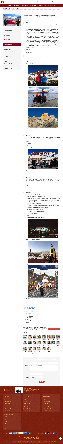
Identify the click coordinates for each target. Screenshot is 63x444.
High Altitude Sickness (48, 408)
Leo (25, 345)
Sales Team (7, 39)
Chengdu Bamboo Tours (8, 30)
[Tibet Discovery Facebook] (46, 433)
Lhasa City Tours (7, 403)
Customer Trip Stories (8, 46)
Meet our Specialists (29, 316)
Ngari (5, 425)
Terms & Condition (46, 441)
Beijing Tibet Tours (27, 399)
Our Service (13, 441)
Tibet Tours (15, 5)
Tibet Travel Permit (47, 403)
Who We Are (6, 28)
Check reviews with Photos (29, 307)
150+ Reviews (26, 391)
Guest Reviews (7, 42)
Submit (41, 381)
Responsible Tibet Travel (9, 63)
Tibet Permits (41, 5)
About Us (18, 1)
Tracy (30, 345)
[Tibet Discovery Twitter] (48, 433)
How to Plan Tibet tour (47, 398)
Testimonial (33, 441)
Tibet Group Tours (7, 399)
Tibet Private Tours (7, 401)
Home (9, 5)
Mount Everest (6, 418)
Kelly (49, 345)
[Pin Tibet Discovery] (51, 433)
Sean (49, 351)
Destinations (24, 5)
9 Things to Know (47, 399)
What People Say (28, 317)
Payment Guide (28, 320)
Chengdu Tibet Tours (27, 401)
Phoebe (44, 345)
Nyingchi (6, 423)
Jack (34, 339)
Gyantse (5, 428)
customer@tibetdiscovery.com (45, 1)
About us (6, 441)
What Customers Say (8, 44)
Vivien (49, 339)
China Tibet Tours (27, 398)
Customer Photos (7, 49)
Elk (25, 351)
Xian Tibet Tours (27, 408)
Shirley (53, 345)
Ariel (58, 339)
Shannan (6, 426)
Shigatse (6, 419)
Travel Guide (50, 5)
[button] (57, 2)
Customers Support (8, 68)
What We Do (27, 314)
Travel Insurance (7, 56)
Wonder (30, 339)
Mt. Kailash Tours (7, 406)
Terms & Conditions (8, 58)
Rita (39, 339)
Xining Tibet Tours (27, 403)
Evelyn (35, 345)
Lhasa (5, 416)
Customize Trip (33, 5)
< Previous (24, 20)
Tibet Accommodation (47, 410)
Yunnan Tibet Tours (27, 406)
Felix (44, 351)
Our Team (19, 441)
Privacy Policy (7, 61)
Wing (53, 339)
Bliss (34, 351)
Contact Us (24, 1)
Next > (28, 20)
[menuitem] (9, 5)
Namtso (5, 421)
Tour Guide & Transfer (9, 37)
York (39, 351)
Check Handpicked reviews (29, 308)
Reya (58, 345)
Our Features (6, 32)
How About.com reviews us (9, 51)
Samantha (30, 351)
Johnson (44, 339)
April (39, 345)
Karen (25, 339)
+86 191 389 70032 (57, 1)
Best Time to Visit (47, 406)
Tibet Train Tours (7, 410)
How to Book (6, 54)
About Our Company (29, 313)
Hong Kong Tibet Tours (28, 410)
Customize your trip (53, 329)
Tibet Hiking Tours (7, 408)
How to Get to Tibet (47, 401)
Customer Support (32, 1)
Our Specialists (7, 35)
